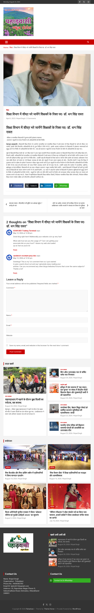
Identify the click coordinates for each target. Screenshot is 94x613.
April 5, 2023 (10, 118)
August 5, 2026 (10, 518)
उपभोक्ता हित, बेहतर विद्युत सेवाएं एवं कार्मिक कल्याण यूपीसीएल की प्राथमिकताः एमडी (74, 410)
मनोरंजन (8, 441)
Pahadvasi (30, 609)
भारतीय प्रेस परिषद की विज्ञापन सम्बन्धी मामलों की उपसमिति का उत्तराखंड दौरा (72, 428)
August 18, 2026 (11, 479)
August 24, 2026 (11, 406)
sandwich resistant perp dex (24, 256)
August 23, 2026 (66, 416)
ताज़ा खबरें (9, 363)
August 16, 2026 (55, 479)
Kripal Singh (21, 118)
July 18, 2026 (54, 521)
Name (9, 315)
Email (9, 325)
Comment (10, 288)
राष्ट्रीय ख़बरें (63, 384)
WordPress (76, 609)
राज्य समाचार (8, 396)
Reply (15, 250)
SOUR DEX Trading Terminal (24, 231)
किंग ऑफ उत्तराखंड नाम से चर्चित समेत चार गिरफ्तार (73, 373)
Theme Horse (49, 609)
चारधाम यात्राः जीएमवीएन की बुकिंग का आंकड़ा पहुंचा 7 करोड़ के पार (25, 204)
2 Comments (31, 118)
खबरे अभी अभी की (57, 534)
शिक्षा (7, 110)
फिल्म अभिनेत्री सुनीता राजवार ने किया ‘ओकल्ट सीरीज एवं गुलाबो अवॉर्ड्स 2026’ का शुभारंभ (23, 513)
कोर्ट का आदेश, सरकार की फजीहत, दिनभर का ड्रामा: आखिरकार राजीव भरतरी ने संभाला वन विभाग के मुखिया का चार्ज (68, 205)
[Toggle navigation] (6, 42)
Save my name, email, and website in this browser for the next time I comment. (39, 345)
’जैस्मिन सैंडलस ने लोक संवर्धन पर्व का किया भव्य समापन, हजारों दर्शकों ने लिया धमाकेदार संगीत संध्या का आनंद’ (69, 515)
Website (9, 335)
